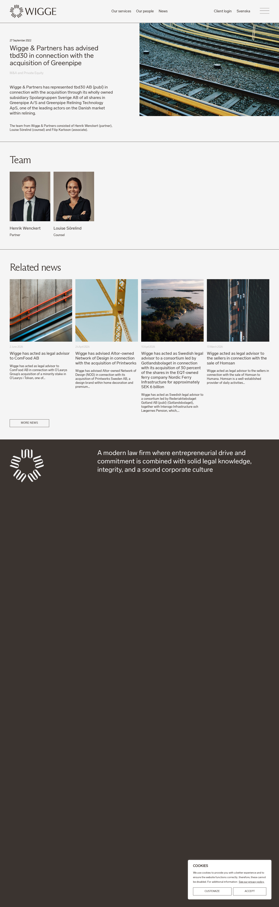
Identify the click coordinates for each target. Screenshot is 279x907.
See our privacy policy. (251, 882)
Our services (121, 11)
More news (29, 423)
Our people (145, 11)
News (163, 11)
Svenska (243, 11)
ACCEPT (250, 891)
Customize (212, 891)
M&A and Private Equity (26, 73)
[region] (229, 879)
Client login (223, 11)
